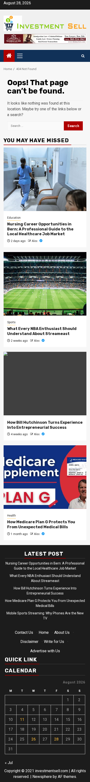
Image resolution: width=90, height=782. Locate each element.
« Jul (9, 762)
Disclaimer (29, 641)
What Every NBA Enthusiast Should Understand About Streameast (42, 331)
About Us (62, 632)
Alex (35, 241)
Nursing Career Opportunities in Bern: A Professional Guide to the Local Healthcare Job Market (40, 229)
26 (33, 739)
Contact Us (24, 632)
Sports (11, 322)
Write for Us (54, 641)
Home (44, 632)
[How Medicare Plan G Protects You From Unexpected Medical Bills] (45, 477)
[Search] (83, 56)
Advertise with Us (45, 651)
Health (11, 515)
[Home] (9, 56)
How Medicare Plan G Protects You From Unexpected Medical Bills (41, 524)
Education (14, 217)
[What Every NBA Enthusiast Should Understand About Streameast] (45, 284)
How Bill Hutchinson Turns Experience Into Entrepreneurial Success (45, 425)
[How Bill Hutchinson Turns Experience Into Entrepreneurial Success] (45, 383)
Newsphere (42, 776)
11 (22, 719)
